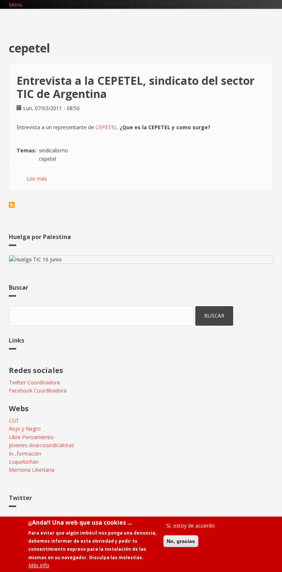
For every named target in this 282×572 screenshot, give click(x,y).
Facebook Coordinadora (37, 390)
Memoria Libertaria (31, 469)
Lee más (36, 178)
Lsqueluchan (24, 461)
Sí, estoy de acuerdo (190, 525)
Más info (38, 565)
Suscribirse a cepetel (12, 205)
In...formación (25, 453)
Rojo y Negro (25, 428)
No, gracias (181, 541)
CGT (14, 420)
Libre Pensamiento (31, 437)
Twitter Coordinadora (34, 382)
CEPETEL (106, 127)
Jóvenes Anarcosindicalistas (41, 445)
